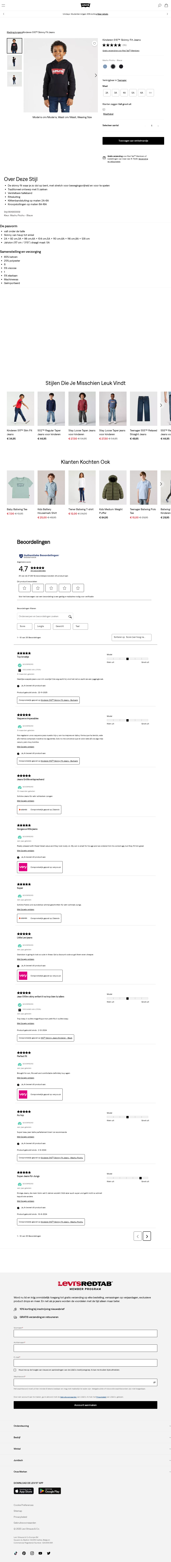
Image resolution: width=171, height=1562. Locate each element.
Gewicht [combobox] (60, 626)
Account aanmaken (85, 1404)
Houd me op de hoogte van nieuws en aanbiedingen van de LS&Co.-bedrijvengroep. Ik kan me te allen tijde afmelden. (69, 1370)
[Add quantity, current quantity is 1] (158, 125)
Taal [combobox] (77, 626)
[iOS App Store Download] (24, 1490)
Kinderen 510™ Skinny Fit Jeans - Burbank (59, 700)
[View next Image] (96, 75)
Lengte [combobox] (40, 626)
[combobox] (136, 637)
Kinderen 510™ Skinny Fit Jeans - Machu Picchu (62, 1158)
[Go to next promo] (167, 14)
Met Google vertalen (25, 747)
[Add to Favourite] (94, 43)
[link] (18, 1511)
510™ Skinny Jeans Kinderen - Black (56, 1038)
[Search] (159, 5)
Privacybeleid (101, 1397)
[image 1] (56, 109)
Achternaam (19, 1342)
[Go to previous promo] (4, 14)
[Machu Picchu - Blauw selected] (113, 66)
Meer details (102, 14)
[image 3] (64, 109)
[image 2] (60, 109)
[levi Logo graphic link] (85, 5)
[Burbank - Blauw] (105, 66)
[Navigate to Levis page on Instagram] (32, 1552)
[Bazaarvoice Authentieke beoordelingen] (39, 556)
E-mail (17, 1357)
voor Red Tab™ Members (121, 50)
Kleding (10, 32)
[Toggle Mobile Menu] (3, 5)
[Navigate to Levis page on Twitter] (48, 1552)
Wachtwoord (19, 1376)
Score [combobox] (22, 626)
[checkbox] (16, 1370)
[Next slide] (161, 405)
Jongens (18, 32)
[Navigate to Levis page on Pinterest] (24, 1552)
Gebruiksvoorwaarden (68, 1397)
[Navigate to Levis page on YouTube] (40, 1552)
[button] (108, 114)
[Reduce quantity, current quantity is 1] (145, 125)
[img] (154, 1382)
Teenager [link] (122, 80)
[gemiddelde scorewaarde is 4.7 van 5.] (112, 45)
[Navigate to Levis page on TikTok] (16, 1552)
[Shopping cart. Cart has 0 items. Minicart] (166, 5)
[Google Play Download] (49, 1490)
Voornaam (18, 1328)
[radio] (107, 92)
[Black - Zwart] (121, 66)
